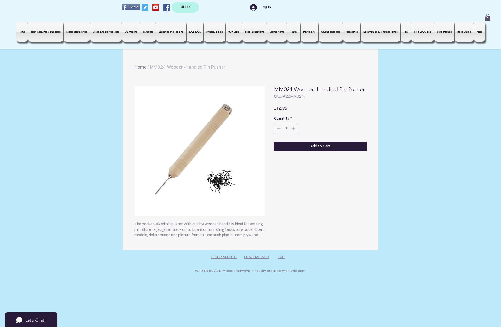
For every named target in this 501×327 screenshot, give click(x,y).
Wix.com (298, 271)
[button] (488, 17)
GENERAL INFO (256, 257)
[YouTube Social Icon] (155, 7)
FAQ (281, 257)
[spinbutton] (286, 128)
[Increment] (294, 128)
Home (140, 67)
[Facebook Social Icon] (166, 7)
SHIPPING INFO (224, 257)
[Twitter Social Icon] (145, 7)
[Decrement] (278, 128)
